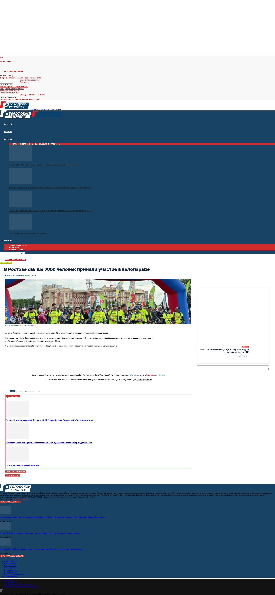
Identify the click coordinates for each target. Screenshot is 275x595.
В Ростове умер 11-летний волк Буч (22, 465)
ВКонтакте (134, 375)
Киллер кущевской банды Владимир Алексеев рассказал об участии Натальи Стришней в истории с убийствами (52, 517)
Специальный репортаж (18, 245)
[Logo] (16, 118)
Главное (10, 260)
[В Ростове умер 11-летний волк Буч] (17, 461)
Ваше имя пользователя (29, 80)
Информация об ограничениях (12, 89)
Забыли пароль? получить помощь (14, 87)
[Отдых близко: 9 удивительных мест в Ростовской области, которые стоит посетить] (5, 529)
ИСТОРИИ (8, 139)
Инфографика (36, 144)
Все (10, 144)
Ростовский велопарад (32, 391)
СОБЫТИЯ (8, 132)
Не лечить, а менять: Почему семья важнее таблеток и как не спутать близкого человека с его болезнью (50, 188)
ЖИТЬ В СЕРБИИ (14, 247)
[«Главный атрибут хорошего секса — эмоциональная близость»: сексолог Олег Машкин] (5, 545)
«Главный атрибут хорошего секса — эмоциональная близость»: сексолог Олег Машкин (41, 549)
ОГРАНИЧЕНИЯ (10, 582)
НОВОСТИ (8, 124)
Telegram (161, 375)
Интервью (26, 144)
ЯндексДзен (151, 375)
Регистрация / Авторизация (13, 71)
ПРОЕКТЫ (8, 240)
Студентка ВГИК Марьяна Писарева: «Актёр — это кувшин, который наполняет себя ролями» (44, 165)
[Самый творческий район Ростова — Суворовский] (20, 229)
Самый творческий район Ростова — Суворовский (28, 234)
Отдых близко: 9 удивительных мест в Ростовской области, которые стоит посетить (40, 533)
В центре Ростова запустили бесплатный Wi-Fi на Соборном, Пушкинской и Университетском (49, 420)
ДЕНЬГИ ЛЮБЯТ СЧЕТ (16, 249)
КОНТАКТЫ (9, 580)
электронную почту (143, 380)
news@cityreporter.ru (20, 499)
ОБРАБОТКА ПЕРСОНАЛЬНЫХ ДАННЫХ (20, 586)
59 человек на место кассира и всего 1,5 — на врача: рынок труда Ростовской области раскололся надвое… (50, 211)
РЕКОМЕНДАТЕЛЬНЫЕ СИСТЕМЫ (18, 584)
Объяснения (47, 144)
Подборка (56, 144)
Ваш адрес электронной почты (32, 95)
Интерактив (16, 144)
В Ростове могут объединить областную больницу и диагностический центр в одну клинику (49, 443)
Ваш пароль (24, 82)
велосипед (20, 391)
